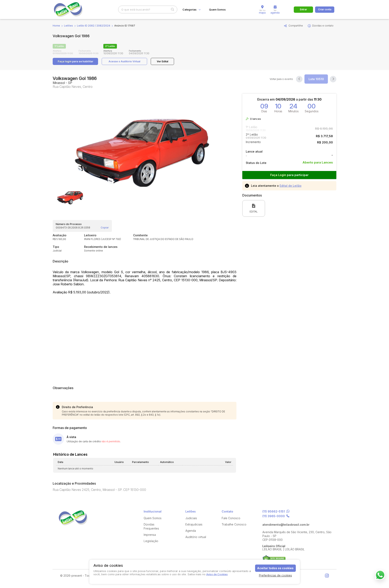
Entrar (303, 9)
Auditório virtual (195, 537)
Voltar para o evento (281, 79)
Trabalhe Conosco (234, 524)
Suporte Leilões (274, 559)
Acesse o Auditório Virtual (124, 61)
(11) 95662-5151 (273, 511)
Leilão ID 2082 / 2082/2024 (93, 25)
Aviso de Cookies (217, 574)
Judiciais (191, 518)
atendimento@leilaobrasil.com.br (285, 524)
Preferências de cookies (275, 575)
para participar (289, 175)
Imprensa (150, 534)
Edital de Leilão (290, 185)
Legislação (151, 541)
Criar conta (324, 9)
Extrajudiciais (193, 524)
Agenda (190, 530)
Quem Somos (217, 9)
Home (56, 25)
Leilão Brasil (73, 9)
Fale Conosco (231, 518)
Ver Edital (162, 61)
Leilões (68, 25)
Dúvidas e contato (322, 25)
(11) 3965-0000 (273, 516)
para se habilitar (75, 61)
